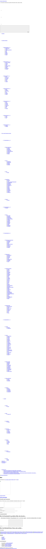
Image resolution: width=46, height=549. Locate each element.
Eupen (8, 406)
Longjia (6, 81)
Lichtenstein (9, 345)
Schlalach (8, 189)
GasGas (6, 63)
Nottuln (8, 288)
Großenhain (9, 343)
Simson (6, 102)
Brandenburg (7, 179)
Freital (8, 341)
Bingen (8, 307)
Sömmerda (8, 390)
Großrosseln (9, 328)
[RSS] (8, 24)
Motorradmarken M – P (7, 88)
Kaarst (8, 281)
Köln (8, 283)
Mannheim (8, 149)
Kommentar (2, 507)
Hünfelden (8, 222)
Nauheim (8, 223)
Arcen (8, 430)
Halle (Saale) (9, 365)
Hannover (8, 256)
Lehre (8, 258)
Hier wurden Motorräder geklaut (6, 133)
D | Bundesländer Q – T (7, 319)
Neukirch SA (9, 348)
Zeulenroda (8, 391)
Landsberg (8, 366)
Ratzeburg (8, 380)
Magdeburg (8, 367)
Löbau (8, 346)
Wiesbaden (8, 226)
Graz (8, 440)
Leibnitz (8, 441)
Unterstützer (3, 462)
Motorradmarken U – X (7, 115)
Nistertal (8, 310)
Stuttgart (8, 153)
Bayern (6, 160)
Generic (6, 64)
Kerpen (8, 282)
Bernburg (8, 362)
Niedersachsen (7, 254)
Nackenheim (9, 309)
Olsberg (8, 290)
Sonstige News (4, 469)
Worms (8, 312)
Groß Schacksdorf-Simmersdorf (11, 181)
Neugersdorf (9, 347)
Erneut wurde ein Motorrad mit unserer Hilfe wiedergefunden (12, 470)
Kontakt (3, 537)
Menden (8, 284)
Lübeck (8, 379)
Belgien (6, 405)
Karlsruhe (8, 148)
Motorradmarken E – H (7, 61)
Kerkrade (8, 431)
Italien (6, 413)
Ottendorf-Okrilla (9, 350)
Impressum (3, 539)
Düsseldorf (8, 274)
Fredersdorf (8, 183)
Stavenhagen (9, 245)
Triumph (6, 108)
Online (6, 92)
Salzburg (8, 442)
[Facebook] (8, 10)
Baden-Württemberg (8, 147)
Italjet (6, 76)
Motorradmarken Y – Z (7, 124)
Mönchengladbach (9, 285)
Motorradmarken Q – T (7, 101)
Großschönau (9, 344)
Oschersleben (9, 369)
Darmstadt (8, 216)
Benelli (6, 53)
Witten (8, 298)
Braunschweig (9, 255)
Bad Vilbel (8, 215)
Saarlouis (8, 327)
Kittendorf (8, 241)
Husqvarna (6, 68)
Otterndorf (8, 260)
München (8, 163)
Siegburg (8, 294)
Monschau (8, 286)
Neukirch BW (9, 150)
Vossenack (8, 297)
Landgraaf (8, 432)
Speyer (8, 311)
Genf (8, 460)
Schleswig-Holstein (8, 378)
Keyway (6, 79)
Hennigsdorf (9, 184)
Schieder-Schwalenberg (10, 293)
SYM (6, 106)
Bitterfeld (8, 363)
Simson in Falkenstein (8, 543)
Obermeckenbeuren (10, 151)
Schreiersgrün (9, 352)
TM (5, 107)
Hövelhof (8, 280)
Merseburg (8, 368)
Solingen (8, 296)
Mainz (8, 308)
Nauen (8, 186)
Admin (18, 479)
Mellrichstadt (9, 162)
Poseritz (8, 242)
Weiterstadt (8, 225)
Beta (6, 51)
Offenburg (8, 152)
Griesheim (8, 220)
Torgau (8, 353)
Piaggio (6, 94)
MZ (5, 91)
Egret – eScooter (7, 62)
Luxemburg (7, 421)
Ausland (5, 398)
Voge (6, 117)
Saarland (6, 326)
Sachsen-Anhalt (7, 361)
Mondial (6, 90)
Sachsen (6, 335)
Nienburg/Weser (9, 259)
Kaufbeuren (9, 161)
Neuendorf (8, 389)
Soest (8, 295)
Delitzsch (8, 339)
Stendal (8, 370)
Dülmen (8, 273)
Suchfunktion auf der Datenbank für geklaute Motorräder (12, 473)
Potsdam (8, 188)
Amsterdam (8, 429)
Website (1, 512)
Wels (8, 443)
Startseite (3, 33)
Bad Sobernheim (9, 306)
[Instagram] (8, 17)
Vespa (6, 116)
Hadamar (8, 221)
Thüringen (6, 387)
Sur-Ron (6, 104)
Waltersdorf (8, 192)
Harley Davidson (7, 65)
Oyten (8, 261)
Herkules (6, 66)
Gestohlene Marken (4, 40)
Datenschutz (3, 538)
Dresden (8, 340)
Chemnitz (8, 337)
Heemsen (8, 257)
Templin (8, 191)
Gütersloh (8, 279)
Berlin (6, 171)
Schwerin (8, 246)
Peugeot (6, 93)
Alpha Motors (7, 48)
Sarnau (8, 224)
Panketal (8, 187)
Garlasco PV (9, 414)
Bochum (8, 270)
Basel (8, 459)
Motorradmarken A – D (7, 47)
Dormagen (8, 272)
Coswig (8, 338)
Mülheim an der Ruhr (10, 287)
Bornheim (8, 271)
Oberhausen (9, 289)
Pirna (8, 351)
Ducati (6, 54)
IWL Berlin (7, 77)
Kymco (6, 80)
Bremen (6, 199)
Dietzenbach (9, 217)
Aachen (8, 269)
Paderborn (8, 291)
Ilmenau (8, 388)
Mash (6, 89)
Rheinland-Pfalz (7, 305)
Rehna (8, 243)
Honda (6, 67)
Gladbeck (8, 278)
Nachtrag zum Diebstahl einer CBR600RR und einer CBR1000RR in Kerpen (15, 471)
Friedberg (8, 219)
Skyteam (6, 103)
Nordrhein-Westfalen (8, 268)
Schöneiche (8, 190)
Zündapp (6, 126)
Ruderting (8, 164)
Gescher (8, 277)
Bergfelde (8, 180)
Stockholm (8, 451)
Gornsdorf (8, 342)
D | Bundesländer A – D (7, 140)
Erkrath (8, 275)
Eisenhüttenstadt (9, 182)
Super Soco (7, 105)
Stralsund (8, 247)
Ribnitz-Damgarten (10, 244)
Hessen (6, 214)
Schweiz (6, 458)
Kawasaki (6, 78)
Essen (8, 276)
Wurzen (8, 354)
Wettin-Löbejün (9, 371)
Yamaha (6, 125)
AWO (6, 50)
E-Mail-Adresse (2, 510)
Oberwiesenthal (9, 349)
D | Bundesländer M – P (7, 233)
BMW (6, 52)
